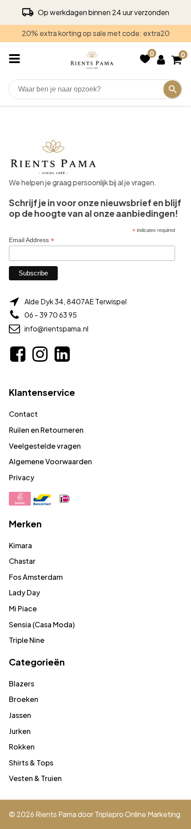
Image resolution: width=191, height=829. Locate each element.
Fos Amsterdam (36, 577)
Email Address (31, 240)
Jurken (20, 731)
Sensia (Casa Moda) (42, 624)
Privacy (21, 477)
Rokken (22, 746)
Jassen (20, 715)
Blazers (21, 683)
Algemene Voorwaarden (50, 461)
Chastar (22, 561)
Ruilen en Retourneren (46, 429)
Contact (23, 413)
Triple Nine (26, 640)
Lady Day (24, 592)
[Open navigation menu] (16, 59)
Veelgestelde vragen (45, 445)
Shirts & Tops (31, 762)
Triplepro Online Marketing (137, 814)
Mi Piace (23, 608)
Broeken (23, 699)
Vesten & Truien (35, 778)
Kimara (20, 545)
